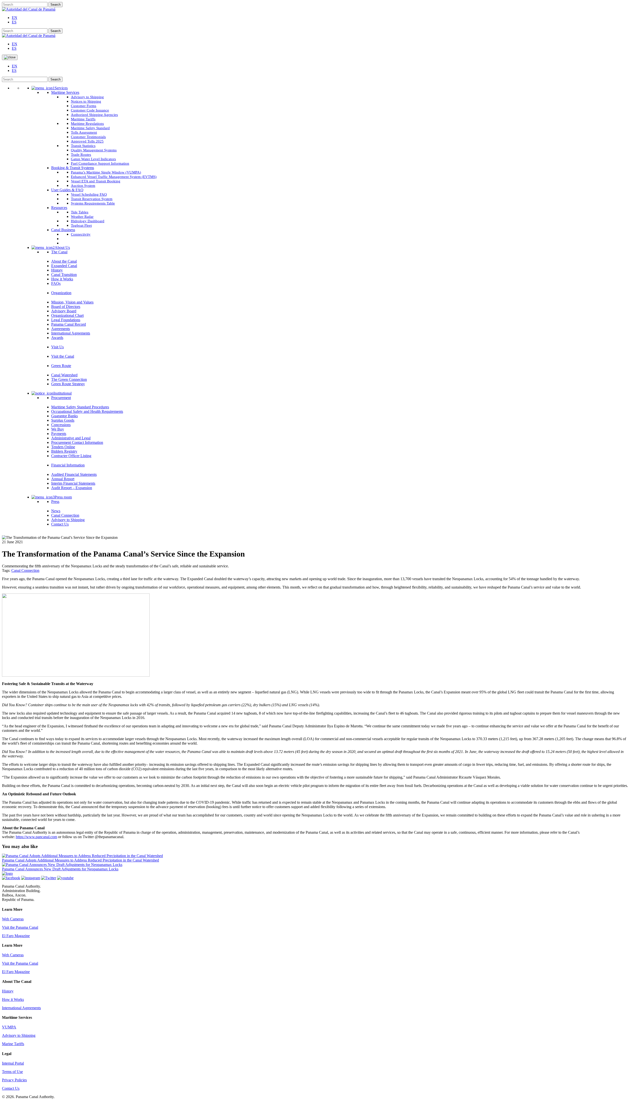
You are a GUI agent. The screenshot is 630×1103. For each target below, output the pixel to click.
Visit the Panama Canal (20, 927)
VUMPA (9, 1027)
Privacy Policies (14, 1080)
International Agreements (21, 1008)
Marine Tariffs (13, 1044)
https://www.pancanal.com (36, 837)
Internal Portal (13, 1063)
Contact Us (10, 1088)
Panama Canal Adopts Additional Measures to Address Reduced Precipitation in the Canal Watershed (80, 860)
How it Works (13, 999)
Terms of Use (12, 1072)
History (8, 991)
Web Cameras (13, 919)
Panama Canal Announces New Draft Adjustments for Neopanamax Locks (60, 869)
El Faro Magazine (16, 936)
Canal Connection (25, 570)
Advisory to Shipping (18, 1035)
